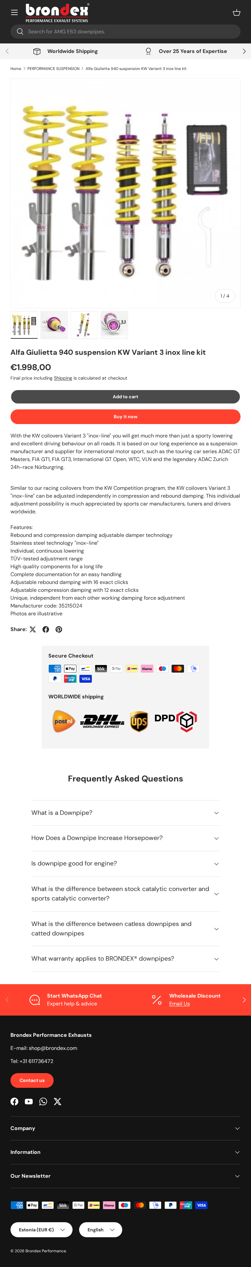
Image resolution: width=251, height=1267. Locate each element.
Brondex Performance (45, 1251)
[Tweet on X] (32, 629)
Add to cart (125, 397)
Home (15, 68)
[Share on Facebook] (45, 629)
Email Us (179, 1003)
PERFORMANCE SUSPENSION (53, 68)
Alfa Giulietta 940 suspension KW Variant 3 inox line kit (136, 68)
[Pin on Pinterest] (58, 629)
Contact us (32, 1080)
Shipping (63, 378)
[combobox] (125, 32)
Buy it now (126, 416)
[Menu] (14, 12)
